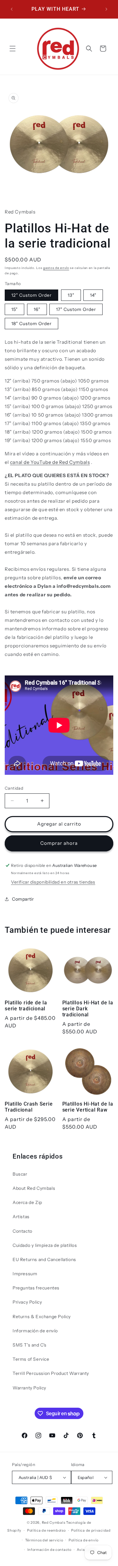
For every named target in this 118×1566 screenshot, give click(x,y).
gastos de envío (56, 268)
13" (71, 295)
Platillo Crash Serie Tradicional (29, 1107)
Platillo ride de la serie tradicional (26, 1006)
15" (14, 309)
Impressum (25, 1274)
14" (93, 295)
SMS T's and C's (30, 1345)
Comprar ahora (59, 843)
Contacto (22, 1231)
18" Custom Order (31, 323)
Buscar (20, 1174)
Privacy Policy (27, 1302)
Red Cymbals (54, 1522)
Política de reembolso (46, 1530)
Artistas (21, 1216)
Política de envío (83, 1540)
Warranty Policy (29, 1388)
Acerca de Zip (27, 1202)
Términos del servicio (44, 1540)
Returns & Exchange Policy (42, 1316)
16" (37, 309)
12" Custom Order (31, 295)
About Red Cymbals (34, 1188)
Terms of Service (31, 1359)
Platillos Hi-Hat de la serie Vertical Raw (87, 1107)
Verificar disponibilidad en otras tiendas (53, 882)
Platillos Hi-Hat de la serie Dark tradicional (87, 1009)
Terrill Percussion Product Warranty (51, 1373)
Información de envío (35, 1331)
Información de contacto (49, 1549)
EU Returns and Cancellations (44, 1259)
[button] (13, 49)
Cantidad (14, 788)
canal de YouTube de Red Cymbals (50, 462)
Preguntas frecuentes (36, 1288)
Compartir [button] (23, 899)
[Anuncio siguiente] (106, 9)
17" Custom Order (76, 309)
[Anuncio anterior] (12, 9)
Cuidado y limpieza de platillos (45, 1245)
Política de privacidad (90, 1530)
